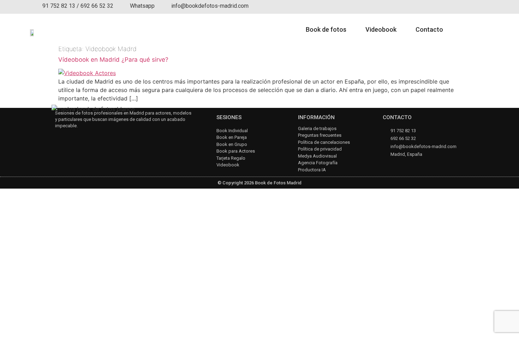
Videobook (380, 29)
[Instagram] (58, 138)
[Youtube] (77, 138)
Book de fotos (326, 29)
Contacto (429, 29)
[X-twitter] (95, 138)
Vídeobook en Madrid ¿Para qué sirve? (113, 59)
